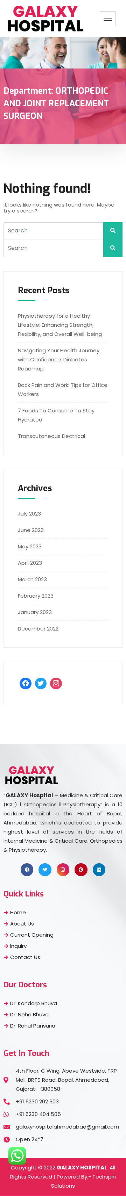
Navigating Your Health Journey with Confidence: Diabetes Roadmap (58, 359)
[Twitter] (41, 683)
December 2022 (38, 628)
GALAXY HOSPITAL (82, 1167)
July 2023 (29, 513)
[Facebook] (25, 683)
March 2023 (32, 579)
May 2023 (30, 546)
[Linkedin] (99, 869)
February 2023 (36, 595)
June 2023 (31, 530)
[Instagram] (56, 683)
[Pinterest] (81, 869)
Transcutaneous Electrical (51, 436)
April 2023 (30, 563)
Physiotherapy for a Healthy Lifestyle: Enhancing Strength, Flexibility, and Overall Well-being (60, 325)
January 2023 (35, 612)
